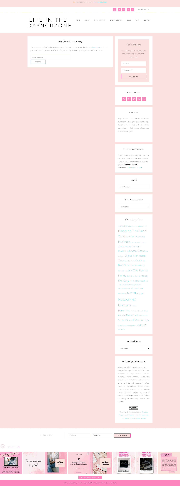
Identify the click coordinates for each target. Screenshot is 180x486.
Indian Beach (122, 285)
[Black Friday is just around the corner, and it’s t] (147, 463)
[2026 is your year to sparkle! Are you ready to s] (34, 463)
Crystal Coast (137, 250)
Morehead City (124, 288)
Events (143, 270)
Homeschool (142, 281)
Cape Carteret (135, 242)
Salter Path (144, 315)
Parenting (124, 310)
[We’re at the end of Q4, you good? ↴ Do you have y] (101, 463)
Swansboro (132, 325)
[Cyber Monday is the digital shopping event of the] (124, 463)
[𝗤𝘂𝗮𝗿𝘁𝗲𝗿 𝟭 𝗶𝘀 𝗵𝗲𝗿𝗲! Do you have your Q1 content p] (56, 463)
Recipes (122, 315)
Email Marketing (138, 265)
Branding (140, 237)
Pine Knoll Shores (136, 311)
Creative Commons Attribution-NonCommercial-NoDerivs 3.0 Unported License (134, 415)
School (122, 320)
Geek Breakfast (132, 276)
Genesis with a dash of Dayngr (104, 482)
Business (124, 241)
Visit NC (141, 325)
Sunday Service (123, 325)
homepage (96, 47)
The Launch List (135, 168)
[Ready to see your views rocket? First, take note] (169, 463)
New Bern (134, 306)
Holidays (123, 280)
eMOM (133, 270)
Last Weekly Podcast (134, 285)
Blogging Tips (128, 231)
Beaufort (143, 226)
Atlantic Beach (133, 226)
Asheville (122, 226)
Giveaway (143, 276)
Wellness (121, 329)
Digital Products (129, 261)
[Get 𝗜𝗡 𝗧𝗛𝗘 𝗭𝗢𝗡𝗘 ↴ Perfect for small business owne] (11, 463)
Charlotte (142, 242)
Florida (122, 275)
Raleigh (145, 311)
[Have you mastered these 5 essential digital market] (79, 463)
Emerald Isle (123, 271)
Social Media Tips (137, 320)
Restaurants (133, 315)
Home (133, 281)
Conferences (125, 246)
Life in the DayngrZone (50, 22)
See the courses (100, 2)
